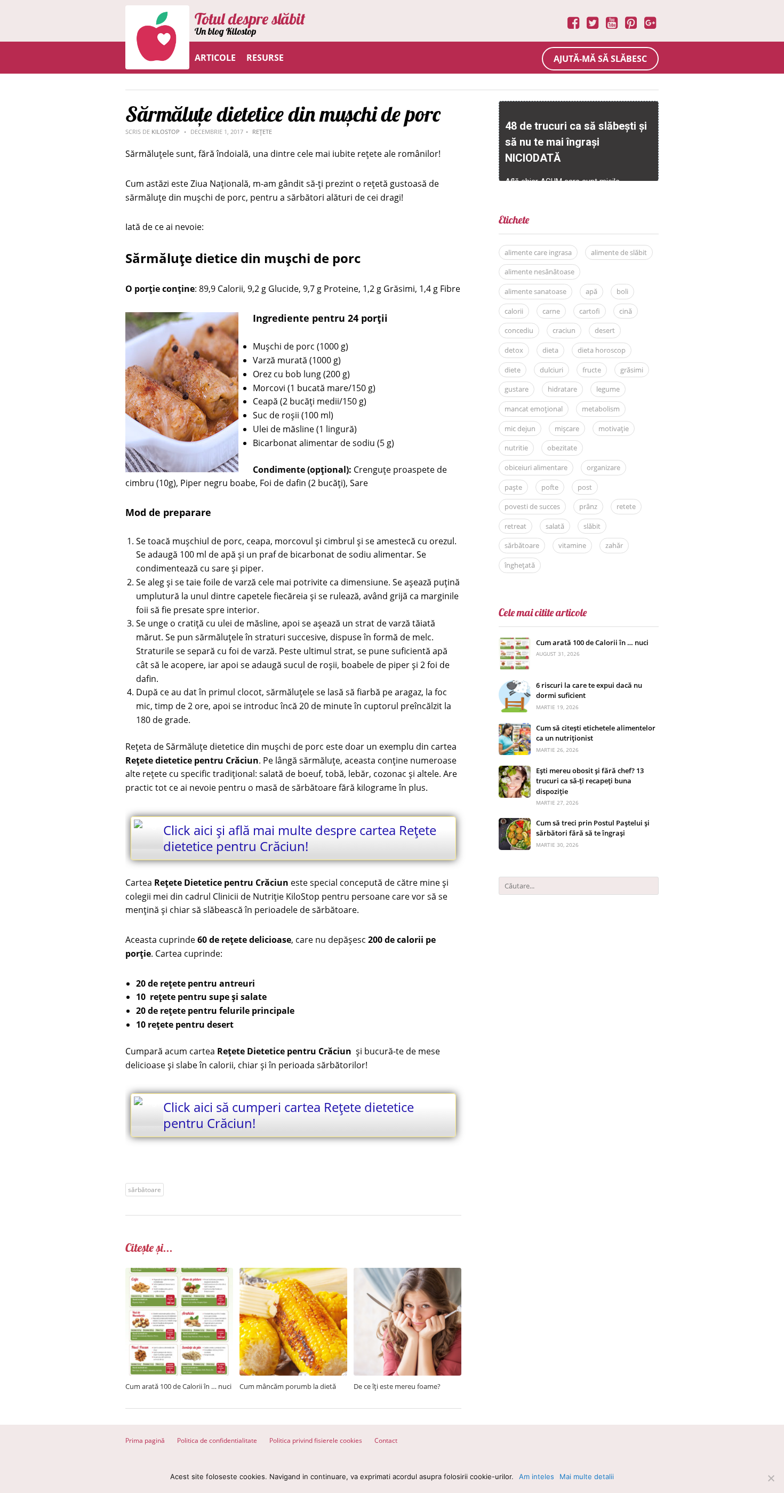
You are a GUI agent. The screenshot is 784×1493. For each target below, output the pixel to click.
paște (513, 487)
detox (514, 350)
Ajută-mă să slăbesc (600, 59)
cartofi (589, 311)
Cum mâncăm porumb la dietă (287, 1386)
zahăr (614, 545)
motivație (613, 428)
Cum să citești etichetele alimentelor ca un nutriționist (595, 733)
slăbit (592, 526)
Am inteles (536, 1476)
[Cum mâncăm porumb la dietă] (293, 1273)
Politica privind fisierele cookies (315, 1440)
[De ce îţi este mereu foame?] (407, 1273)
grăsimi (631, 370)
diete (513, 370)
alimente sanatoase (535, 291)
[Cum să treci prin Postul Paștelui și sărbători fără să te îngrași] (515, 824)
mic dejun (520, 428)
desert (605, 330)
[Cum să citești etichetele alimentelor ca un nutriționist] (515, 729)
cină (625, 311)
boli (622, 291)
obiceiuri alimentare (536, 467)
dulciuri (551, 370)
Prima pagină (145, 1440)
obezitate (562, 447)
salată (555, 526)
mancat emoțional (534, 409)
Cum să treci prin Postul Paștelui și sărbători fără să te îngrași (593, 828)
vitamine (572, 545)
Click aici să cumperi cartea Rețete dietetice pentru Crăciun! (288, 1115)
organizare (603, 467)
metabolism (601, 409)
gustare (517, 389)
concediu (519, 330)
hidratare (562, 389)
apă (591, 291)
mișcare (567, 428)
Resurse (265, 57)
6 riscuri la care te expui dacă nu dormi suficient (589, 690)
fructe (591, 370)
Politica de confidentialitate (217, 1440)
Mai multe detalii (586, 1476)
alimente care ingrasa (538, 252)
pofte (549, 487)
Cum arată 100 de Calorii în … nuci (178, 1386)
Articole (215, 57)
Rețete (262, 132)
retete (626, 506)
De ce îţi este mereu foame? (397, 1386)
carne (551, 311)
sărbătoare (144, 1189)
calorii (514, 311)
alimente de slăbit (619, 252)
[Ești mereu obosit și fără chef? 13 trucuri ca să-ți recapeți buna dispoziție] (515, 771)
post (585, 487)
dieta (550, 350)
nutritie (516, 447)
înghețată (520, 565)
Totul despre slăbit (250, 19)
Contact (385, 1440)
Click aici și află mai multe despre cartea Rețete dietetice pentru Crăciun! (299, 838)
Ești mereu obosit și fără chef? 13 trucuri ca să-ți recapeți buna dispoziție (590, 781)
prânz (588, 506)
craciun (564, 330)
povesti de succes (532, 506)
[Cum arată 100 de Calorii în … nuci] (179, 1273)
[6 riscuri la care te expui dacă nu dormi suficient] (515, 686)
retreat (515, 526)
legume (608, 389)
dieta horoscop (602, 350)
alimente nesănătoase (539, 271)
